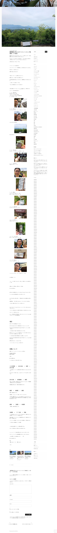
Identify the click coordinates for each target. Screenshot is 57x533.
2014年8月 (35, 403)
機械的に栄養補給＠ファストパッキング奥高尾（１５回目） (28, 457)
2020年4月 (35, 297)
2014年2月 (35, 412)
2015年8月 (35, 384)
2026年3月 (35, 187)
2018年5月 (35, 333)
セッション (35, 80)
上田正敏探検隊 (36, 108)
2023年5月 (35, 240)
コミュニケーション (36, 74)
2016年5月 (35, 370)
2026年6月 (35, 182)
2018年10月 (35, 325)
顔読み (35, 142)
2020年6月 (35, 294)
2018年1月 (35, 339)
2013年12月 (35, 415)
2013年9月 (35, 420)
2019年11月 (35, 305)
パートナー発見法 (36, 91)
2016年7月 (35, 367)
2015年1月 (35, 395)
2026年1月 (35, 190)
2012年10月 (35, 437)
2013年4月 (35, 428)
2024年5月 (35, 221)
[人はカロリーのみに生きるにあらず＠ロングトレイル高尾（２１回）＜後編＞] (20, 453)
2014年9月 (35, 401)
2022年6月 (35, 257)
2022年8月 (35, 254)
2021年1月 (35, 283)
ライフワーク (35, 103)
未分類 (35, 125)
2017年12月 (35, 341)
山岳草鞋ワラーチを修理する (37, 153)
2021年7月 (35, 274)
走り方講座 (35, 139)
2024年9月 (35, 215)
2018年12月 (35, 322)
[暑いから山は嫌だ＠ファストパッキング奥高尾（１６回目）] (13, 453)
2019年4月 (35, 316)
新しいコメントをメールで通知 (14, 509)
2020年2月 (35, 300)
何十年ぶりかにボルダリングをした (38, 155)
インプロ (35, 69)
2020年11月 (35, 286)
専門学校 (35, 119)
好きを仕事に (35, 117)
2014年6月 (35, 406)
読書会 (35, 136)
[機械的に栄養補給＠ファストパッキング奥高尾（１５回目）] (28, 453)
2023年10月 (35, 232)
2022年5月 (35, 258)
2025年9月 (35, 196)
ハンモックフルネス (36, 94)
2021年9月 (35, 271)
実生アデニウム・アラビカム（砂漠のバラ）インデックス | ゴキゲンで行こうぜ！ (40, 161)
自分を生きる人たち (36, 131)
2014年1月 (35, 414)
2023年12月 (35, 229)
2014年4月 (35, 409)
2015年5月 (35, 389)
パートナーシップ (36, 89)
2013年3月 (35, 429)
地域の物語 (35, 114)
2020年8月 (35, 291)
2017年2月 (35, 356)
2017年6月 (35, 350)
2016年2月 (35, 375)
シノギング (35, 75)
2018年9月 (35, 327)
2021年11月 (35, 268)
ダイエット (35, 83)
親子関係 (35, 134)
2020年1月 (35, 302)
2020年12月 (35, 285)
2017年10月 (35, 344)
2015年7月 (35, 386)
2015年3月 (35, 392)
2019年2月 (35, 319)
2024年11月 (35, 212)
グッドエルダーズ (36, 72)
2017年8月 (35, 347)
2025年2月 (35, 207)
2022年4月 (35, 260)
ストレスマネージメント (37, 77)
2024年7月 (35, 218)
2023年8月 (35, 235)
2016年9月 (35, 364)
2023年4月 (35, 241)
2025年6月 (35, 201)
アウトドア (35, 66)
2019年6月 (35, 313)
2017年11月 (35, 342)
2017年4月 (35, 353)
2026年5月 (35, 184)
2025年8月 (35, 198)
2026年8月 (35, 179)
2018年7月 (35, 330)
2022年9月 (35, 252)
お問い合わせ (35, 458)
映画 (34, 122)
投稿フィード (35, 445)
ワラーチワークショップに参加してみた (39, 170)
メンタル (35, 100)
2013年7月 (35, 423)
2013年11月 (35, 417)
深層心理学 (35, 128)
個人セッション (36, 61)
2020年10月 (35, 288)
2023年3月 (35, 243)
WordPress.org (36, 448)
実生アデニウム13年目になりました (38, 163)
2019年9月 (35, 308)
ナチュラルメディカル (37, 86)
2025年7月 (35, 199)
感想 (34, 120)
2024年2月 (35, 226)
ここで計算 (21, 88)
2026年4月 (35, 185)
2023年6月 (35, 238)
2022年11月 (35, 249)
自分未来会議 (35, 133)
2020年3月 (35, 299)
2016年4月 (35, 372)
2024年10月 (35, 213)
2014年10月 (35, 400)
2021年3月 (35, 280)
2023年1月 (35, 246)
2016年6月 (35, 369)
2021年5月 (35, 277)
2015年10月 (35, 381)
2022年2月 (35, 263)
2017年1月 (35, 358)
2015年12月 (35, 378)
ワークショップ (36, 106)
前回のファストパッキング (14, 55)
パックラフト (35, 92)
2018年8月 (35, 328)
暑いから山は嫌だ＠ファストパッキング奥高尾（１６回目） (13, 457)
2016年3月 (35, 373)
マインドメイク (36, 97)
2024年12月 (35, 210)
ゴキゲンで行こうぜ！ (17, 3)
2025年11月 (35, 193)
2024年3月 (35, 224)
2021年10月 (35, 269)
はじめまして (35, 58)
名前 (11, 495)
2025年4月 (35, 204)
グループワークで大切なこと (37, 150)
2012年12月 (35, 434)
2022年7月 (35, 255)
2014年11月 (35, 398)
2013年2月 (35, 431)
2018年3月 (35, 336)
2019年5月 (35, 314)
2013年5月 (35, 426)
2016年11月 (35, 361)
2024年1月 (35, 227)
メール (11, 499)
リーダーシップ (36, 105)
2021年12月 (35, 266)
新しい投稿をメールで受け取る (14, 512)
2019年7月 (35, 311)
